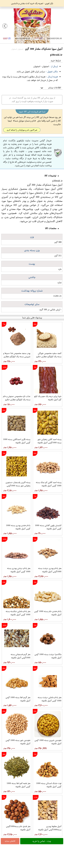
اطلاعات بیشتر (50, 87)
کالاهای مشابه (10, 841)
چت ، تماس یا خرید (41, 841)
